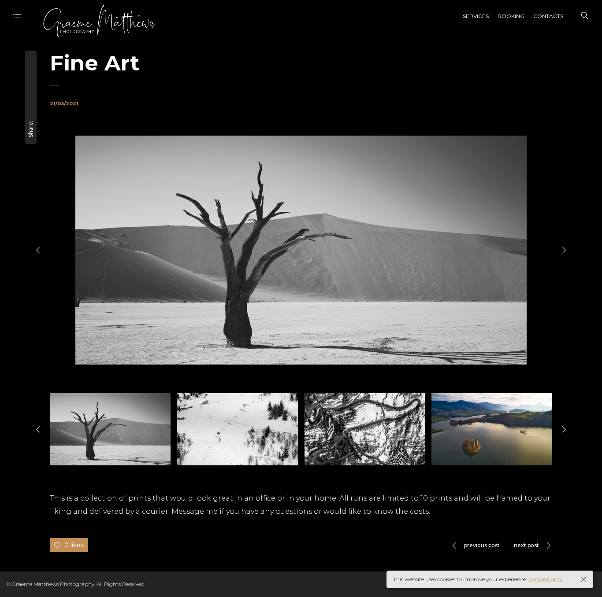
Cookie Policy (545, 579)
